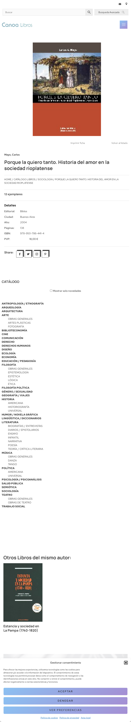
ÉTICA (11, 384)
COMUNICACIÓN (12, 338)
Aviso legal (86, 717)
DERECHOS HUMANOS (16, 345)
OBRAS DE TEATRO (19, 502)
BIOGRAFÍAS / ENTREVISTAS (25, 426)
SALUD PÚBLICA (12, 483)
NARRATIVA (15, 441)
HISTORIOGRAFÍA (18, 407)
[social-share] (19, 254)
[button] (126, 662)
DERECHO (8, 342)
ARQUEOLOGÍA (11, 307)
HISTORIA (8, 399)
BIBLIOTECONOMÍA (14, 330)
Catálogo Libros (24, 179)
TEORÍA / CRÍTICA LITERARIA (25, 449)
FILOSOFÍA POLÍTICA (15, 387)
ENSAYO (13, 433)
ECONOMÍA (9, 357)
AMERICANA (15, 403)
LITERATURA (10, 422)
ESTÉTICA (14, 376)
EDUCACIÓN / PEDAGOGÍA (19, 361)
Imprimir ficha (78, 143)
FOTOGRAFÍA (16, 326)
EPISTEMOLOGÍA (18, 372)
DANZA (12, 460)
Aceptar (65, 691)
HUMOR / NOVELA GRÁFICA (20, 414)
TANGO (12, 464)
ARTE (5, 315)
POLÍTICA (8, 468)
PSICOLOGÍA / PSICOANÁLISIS (22, 479)
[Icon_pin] (126, 4)
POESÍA (12, 445)
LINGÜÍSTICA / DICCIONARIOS (21, 418)
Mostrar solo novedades (67, 291)
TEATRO (7, 495)
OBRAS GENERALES (20, 319)
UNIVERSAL (15, 410)
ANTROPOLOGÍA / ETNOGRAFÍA (23, 303)
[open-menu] (124, 24)
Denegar (65, 700)
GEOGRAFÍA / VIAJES (16, 395)
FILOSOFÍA (9, 365)
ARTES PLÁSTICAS (19, 323)
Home (7, 179)
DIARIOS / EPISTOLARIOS (23, 430)
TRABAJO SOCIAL (13, 506)
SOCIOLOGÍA (10, 491)
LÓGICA (13, 380)
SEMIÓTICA (9, 487)
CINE (5, 334)
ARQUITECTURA (12, 311)
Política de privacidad (69, 717)
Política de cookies (49, 717)
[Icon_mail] (120, 4)
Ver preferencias (65, 710)
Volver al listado (119, 143)
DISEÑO (7, 349)
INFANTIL (13, 437)
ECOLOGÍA (9, 353)
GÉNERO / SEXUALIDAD (17, 391)
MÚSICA (7, 453)
